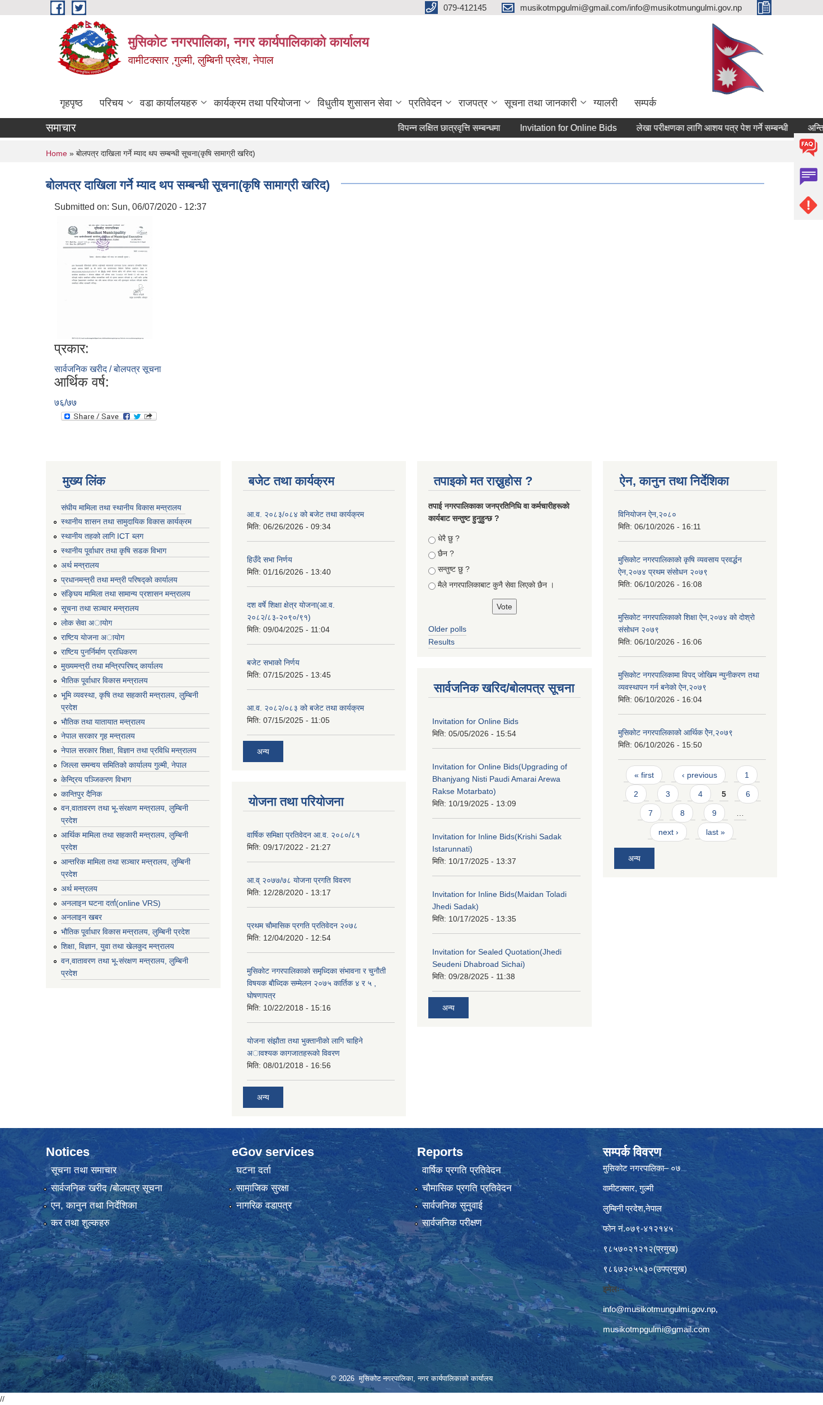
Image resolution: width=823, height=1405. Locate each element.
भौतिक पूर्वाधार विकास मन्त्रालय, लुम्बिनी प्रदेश (125, 931)
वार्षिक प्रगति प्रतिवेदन (461, 1170)
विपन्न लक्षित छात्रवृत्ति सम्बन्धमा (422, 128)
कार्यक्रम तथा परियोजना (257, 103)
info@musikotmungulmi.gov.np (659, 1309)
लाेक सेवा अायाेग (86, 622)
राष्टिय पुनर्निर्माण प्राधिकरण (99, 651)
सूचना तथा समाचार (83, 1170)
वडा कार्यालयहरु (168, 103)
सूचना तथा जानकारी (540, 103)
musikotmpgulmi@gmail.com (656, 1329)
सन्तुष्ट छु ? (454, 569)
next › (668, 832)
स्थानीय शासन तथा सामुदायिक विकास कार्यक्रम (126, 521)
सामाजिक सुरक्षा (262, 1188)
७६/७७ (65, 402)
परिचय (111, 103)
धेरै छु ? (449, 538)
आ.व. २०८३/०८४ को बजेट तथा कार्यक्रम (305, 514)
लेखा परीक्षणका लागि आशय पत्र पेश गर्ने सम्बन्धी (685, 128)
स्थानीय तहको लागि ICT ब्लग (102, 536)
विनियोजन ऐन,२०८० (647, 514)
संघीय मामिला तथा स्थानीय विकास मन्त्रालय (121, 507)
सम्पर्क (645, 103)
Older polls (447, 628)
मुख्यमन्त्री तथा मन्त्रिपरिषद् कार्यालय (112, 665)
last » (715, 832)
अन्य (263, 751)
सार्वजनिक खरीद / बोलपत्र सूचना (107, 369)
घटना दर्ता (253, 1170)
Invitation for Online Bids (541, 128)
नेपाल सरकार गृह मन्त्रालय (98, 735)
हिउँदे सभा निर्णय (269, 559)
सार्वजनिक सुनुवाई (452, 1205)
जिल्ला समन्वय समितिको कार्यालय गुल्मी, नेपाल (123, 764)
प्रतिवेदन (425, 103)
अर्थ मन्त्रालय (80, 565)
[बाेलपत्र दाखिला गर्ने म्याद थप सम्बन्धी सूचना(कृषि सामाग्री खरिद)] (104, 276)
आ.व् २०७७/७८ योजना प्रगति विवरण (299, 880)
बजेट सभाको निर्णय (273, 662)
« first (644, 774)
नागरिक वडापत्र (264, 1205)
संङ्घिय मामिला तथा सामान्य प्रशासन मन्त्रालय (125, 593)
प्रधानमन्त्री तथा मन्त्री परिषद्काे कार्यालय (119, 579)
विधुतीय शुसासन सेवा (354, 103)
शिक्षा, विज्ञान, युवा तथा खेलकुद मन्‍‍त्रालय (117, 946)
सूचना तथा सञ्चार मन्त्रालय (100, 608)
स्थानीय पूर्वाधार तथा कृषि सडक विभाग (113, 550)
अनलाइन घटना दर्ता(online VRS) (111, 903)
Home (56, 153)
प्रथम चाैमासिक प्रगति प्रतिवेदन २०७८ (302, 925)
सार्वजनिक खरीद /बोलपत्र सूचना (106, 1188)
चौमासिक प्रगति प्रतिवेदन (467, 1188)
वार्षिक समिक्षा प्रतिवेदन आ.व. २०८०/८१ (303, 834)
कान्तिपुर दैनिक (81, 794)
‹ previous (699, 774)
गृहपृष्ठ (71, 103)
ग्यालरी (605, 103)
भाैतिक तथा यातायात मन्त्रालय (103, 721)
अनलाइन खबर (81, 917)
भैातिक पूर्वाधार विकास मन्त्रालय (104, 680)
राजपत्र (473, 103)
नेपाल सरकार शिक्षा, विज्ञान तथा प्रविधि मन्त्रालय (129, 750)
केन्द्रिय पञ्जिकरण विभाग (96, 779)
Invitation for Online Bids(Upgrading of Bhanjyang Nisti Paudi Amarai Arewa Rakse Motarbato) (499, 779)
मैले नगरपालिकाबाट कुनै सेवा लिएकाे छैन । (496, 584)
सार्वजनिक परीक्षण (451, 1223)
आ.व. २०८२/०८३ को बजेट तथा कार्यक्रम (305, 707)
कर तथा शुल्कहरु (80, 1223)
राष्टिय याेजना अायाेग (92, 637)
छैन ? (446, 553)
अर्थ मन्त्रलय (79, 888)
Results (441, 641)
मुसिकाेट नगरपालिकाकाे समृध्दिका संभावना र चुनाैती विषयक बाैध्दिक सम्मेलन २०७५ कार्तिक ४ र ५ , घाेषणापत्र (316, 983)
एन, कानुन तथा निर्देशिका (94, 1205)
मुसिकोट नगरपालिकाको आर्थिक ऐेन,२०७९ (675, 732)
